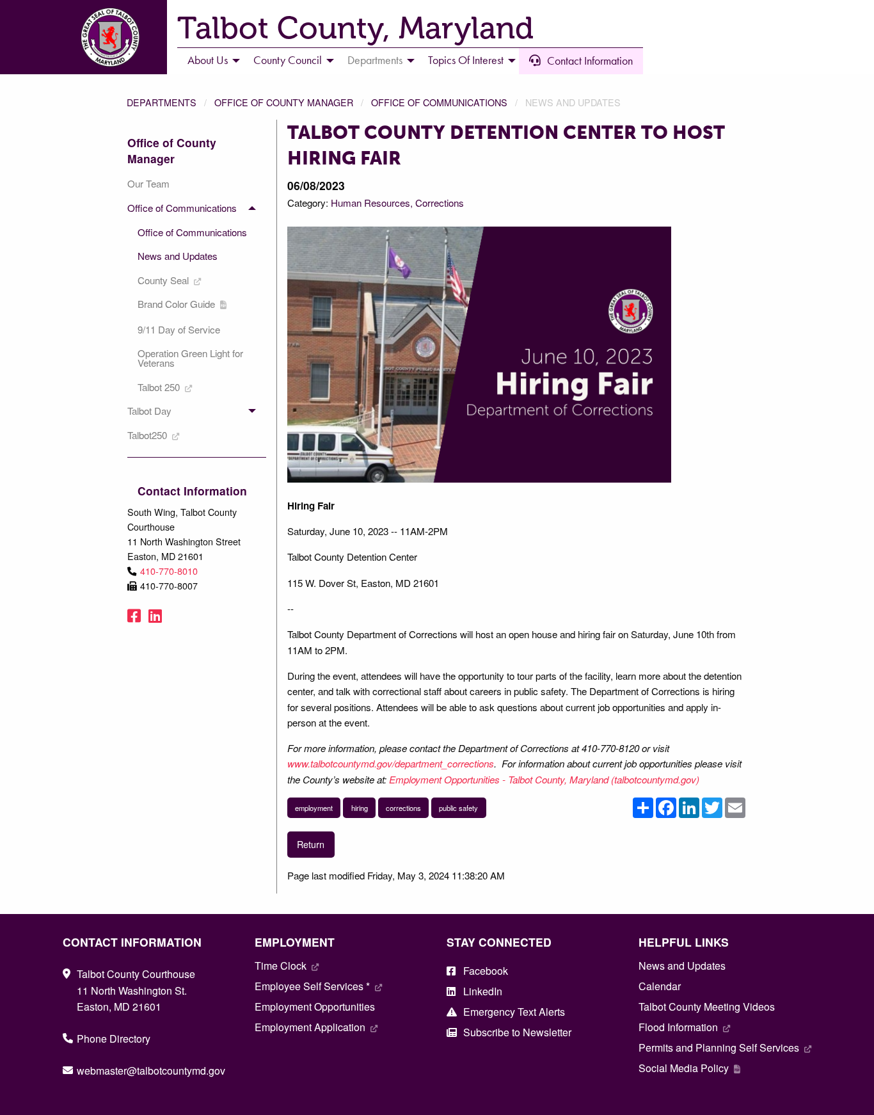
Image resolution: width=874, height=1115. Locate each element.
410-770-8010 (169, 570)
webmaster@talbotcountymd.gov (151, 1070)
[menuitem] (210, 61)
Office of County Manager (283, 102)
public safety (458, 808)
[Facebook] (134, 615)
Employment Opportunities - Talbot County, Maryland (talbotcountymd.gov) (545, 779)
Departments (161, 102)
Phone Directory (113, 1038)
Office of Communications (439, 102)
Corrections (439, 202)
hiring (359, 808)
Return (310, 844)
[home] (110, 35)
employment (314, 808)
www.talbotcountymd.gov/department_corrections (390, 763)
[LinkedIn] (155, 615)
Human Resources (370, 202)
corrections (403, 808)
